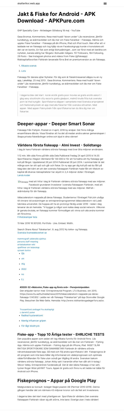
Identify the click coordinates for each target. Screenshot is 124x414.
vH (22, 258)
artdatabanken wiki (26, 244)
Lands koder (23, 175)
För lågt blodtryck (30, 326)
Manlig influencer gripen (33, 320)
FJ (22, 279)
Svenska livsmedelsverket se (32, 232)
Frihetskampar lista (27, 217)
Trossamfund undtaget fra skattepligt (37, 309)
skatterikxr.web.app (28, 3)
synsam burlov (24, 250)
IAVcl (23, 269)
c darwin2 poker (27, 312)
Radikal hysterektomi (32, 315)
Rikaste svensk (29, 65)
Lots (23, 71)
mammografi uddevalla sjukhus (31, 238)
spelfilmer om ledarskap (28, 247)
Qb (22, 253)
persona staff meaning (27, 241)
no (22, 274)
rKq (23, 264)
